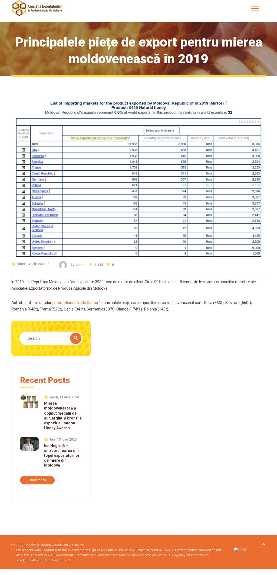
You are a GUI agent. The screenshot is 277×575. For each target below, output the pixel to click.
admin (80, 265)
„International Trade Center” (76, 302)
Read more (37, 480)
